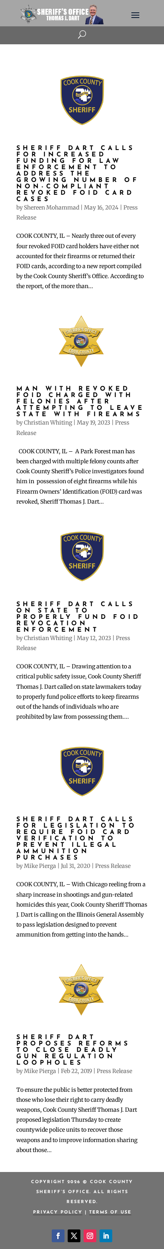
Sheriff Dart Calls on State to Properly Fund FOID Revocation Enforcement (78, 617)
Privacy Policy (57, 1212)
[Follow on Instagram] (90, 1235)
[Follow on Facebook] (58, 1235)
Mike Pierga (40, 866)
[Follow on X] (74, 1235)
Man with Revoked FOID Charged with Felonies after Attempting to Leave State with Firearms (80, 402)
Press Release (113, 866)
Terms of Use (110, 1212)
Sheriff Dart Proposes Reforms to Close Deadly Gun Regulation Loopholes (73, 1050)
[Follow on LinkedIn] (106, 1235)
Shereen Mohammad (51, 207)
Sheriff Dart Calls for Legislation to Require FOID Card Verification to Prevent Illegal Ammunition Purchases (76, 838)
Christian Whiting (48, 422)
